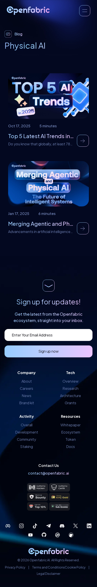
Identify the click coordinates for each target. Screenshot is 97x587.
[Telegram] (48, 526)
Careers (26, 388)
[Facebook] (8, 526)
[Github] (44, 535)
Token (70, 439)
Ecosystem (70, 432)
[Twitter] (75, 526)
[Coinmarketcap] (57, 535)
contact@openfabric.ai (48, 473)
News (26, 395)
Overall (26, 425)
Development (26, 432)
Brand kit (26, 402)
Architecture (70, 395)
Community (26, 439)
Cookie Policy (75, 567)
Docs (70, 446)
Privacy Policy (15, 567)
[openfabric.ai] (28, 10)
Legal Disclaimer (48, 573)
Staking (26, 446)
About (26, 381)
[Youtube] (30, 535)
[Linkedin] (89, 526)
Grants (70, 402)
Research (70, 388)
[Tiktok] (35, 526)
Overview (70, 381)
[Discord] (62, 526)
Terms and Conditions (48, 567)
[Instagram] (21, 526)
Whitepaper (70, 425)
